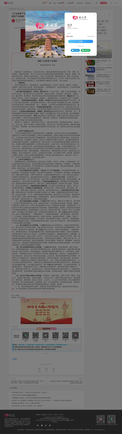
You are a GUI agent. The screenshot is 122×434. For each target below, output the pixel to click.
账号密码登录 (91, 36)
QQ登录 (76, 50)
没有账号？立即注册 (72, 28)
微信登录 (86, 50)
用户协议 (87, 53)
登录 (81, 41)
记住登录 (70, 36)
